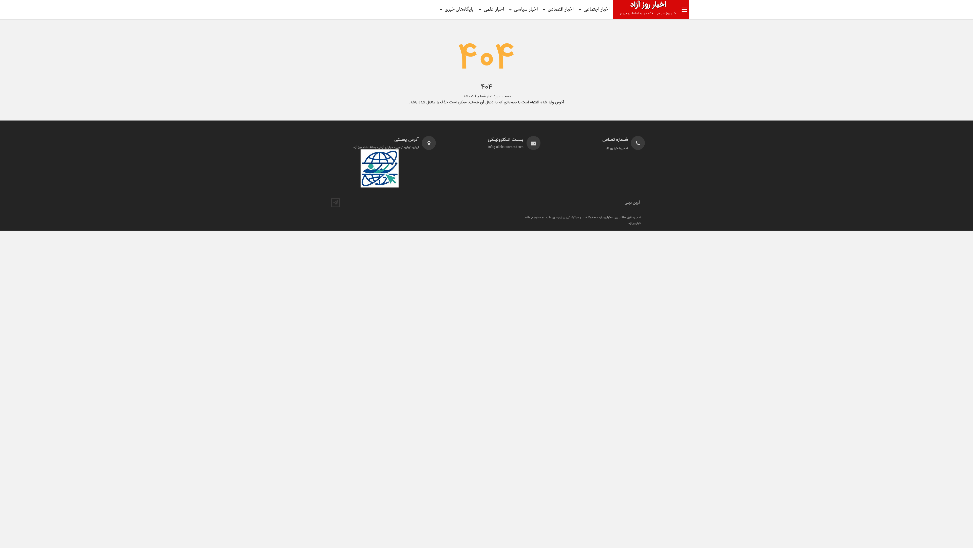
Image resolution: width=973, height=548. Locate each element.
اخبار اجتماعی (596, 9)
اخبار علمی (494, 9)
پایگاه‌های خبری (459, 9)
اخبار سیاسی (526, 9)
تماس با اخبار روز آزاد (617, 148)
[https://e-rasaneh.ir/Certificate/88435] (380, 168)
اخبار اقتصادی (560, 9)
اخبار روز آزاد (634, 223)
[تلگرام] (335, 202)
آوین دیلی (632, 203)
